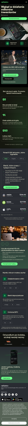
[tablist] (14, 158)
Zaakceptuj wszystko (14, 423)
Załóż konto (6, 378)
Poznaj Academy (8, 262)
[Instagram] (6, 394)
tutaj (21, 144)
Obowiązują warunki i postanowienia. (9, 81)
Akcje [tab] (5, 158)
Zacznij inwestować (14, 18)
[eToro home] (4, 2)
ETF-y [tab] (22, 158)
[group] (14, 246)
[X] (13, 394)
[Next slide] (7, 244)
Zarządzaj (14, 418)
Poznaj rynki (8, 78)
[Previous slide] (2, 244)
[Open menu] (26, 2)
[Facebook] (2, 394)
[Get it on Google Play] (17, 399)
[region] (14, 414)
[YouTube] (16, 394)
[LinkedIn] (9, 394)
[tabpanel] (14, 191)
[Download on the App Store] (6, 399)
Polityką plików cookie (17, 412)
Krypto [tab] (14, 158)
